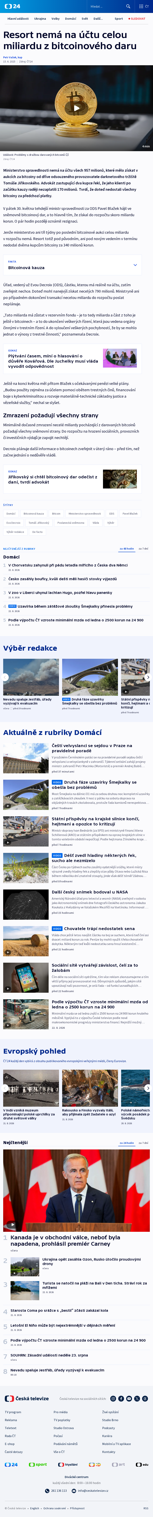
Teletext (11, 1428)
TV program (13, 1412)
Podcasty (108, 1428)
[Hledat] (128, 6)
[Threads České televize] (145, 1398)
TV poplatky (62, 1420)
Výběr (110, 522)
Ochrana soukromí (54, 1508)
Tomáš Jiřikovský (39, 522)
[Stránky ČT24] (11, 1464)
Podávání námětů (65, 1444)
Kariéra (107, 1436)
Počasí (58, 1436)
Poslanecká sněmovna (71, 522)
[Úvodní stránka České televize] (27, 1398)
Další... (98, 18)
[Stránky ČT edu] (142, 1464)
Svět (85, 18)
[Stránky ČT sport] (38, 1464)
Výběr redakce (15, 532)
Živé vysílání (110, 1412)
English (34, 1508)
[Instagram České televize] (113, 1398)
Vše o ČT (59, 1452)
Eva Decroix (13, 522)
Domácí (70, 18)
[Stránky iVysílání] (68, 1464)
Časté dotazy (14, 1452)
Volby (56, 18)
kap (20, 57)
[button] (76, 108)
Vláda (96, 522)
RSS (146, 1508)
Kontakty (108, 1452)
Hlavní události (18, 18)
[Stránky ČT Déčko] (95, 1464)
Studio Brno (110, 1420)
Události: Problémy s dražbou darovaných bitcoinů (34, 155)
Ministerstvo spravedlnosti (85, 513)
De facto (37, 532)
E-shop (10, 1444)
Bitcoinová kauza (34, 513)
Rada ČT (10, 1436)
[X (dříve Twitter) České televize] (137, 1398)
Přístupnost (77, 1508)
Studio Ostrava (64, 1428)
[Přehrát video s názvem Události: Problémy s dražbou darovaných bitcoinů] (76, 108)
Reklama (11, 1420)
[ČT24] (12, 6)
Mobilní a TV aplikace (116, 1444)
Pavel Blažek (130, 513)
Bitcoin (56, 513)
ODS (111, 513)
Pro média (61, 1412)
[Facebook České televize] (121, 1398)
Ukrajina (40, 18)
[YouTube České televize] (129, 1398)
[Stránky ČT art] (118, 1464)
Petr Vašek (9, 57)
